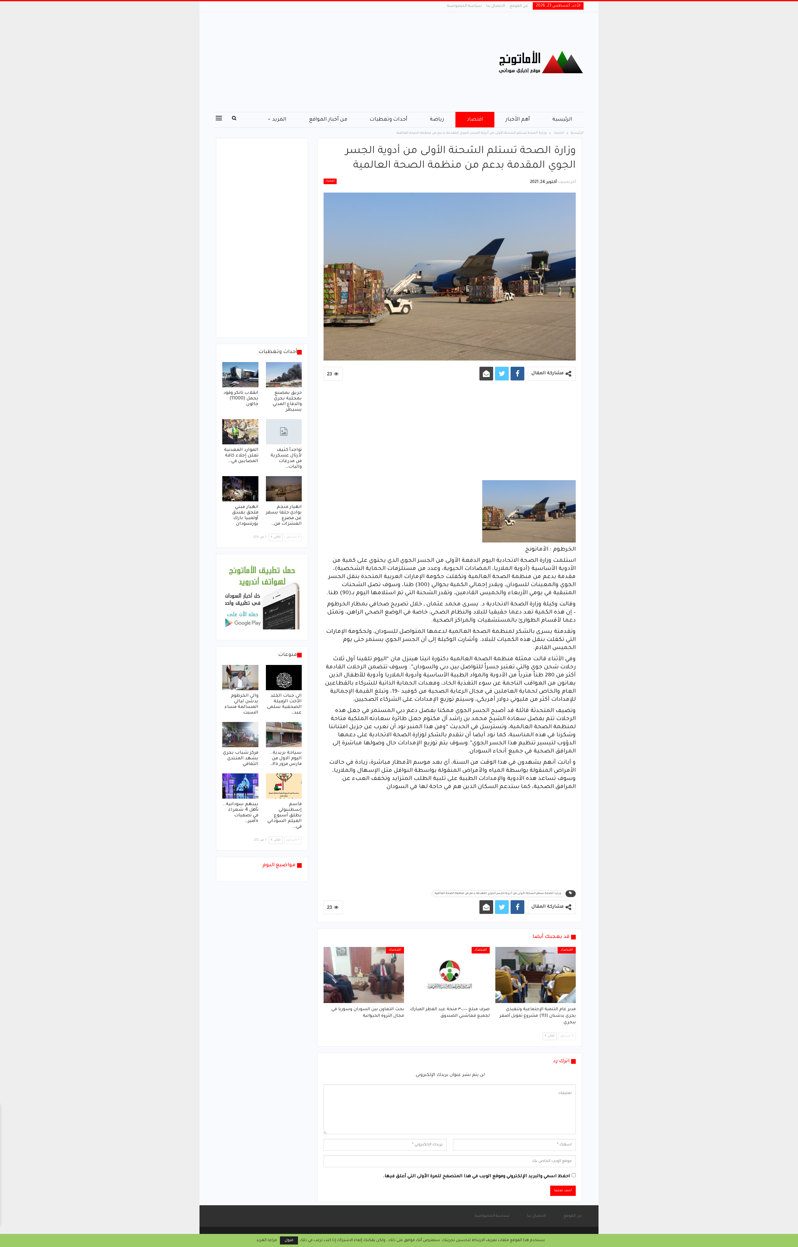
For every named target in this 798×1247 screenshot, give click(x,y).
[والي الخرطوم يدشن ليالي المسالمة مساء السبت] (240, 677)
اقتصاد (475, 119)
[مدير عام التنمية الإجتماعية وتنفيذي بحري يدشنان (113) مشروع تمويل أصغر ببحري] (535, 975)
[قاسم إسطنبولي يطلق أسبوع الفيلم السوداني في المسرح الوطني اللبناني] (284, 786)
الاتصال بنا (495, 6)
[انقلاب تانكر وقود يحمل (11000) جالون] (240, 374)
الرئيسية (562, 119)
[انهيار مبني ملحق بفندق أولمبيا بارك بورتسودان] (240, 488)
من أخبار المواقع (328, 119)
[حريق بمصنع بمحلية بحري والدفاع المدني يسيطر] (284, 374)
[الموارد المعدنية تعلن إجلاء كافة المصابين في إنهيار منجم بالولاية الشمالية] (240, 431)
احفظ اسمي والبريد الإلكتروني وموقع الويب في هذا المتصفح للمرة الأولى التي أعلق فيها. (476, 1176)
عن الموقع (519, 6)
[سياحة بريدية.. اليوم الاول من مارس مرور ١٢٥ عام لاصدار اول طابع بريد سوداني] (284, 734)
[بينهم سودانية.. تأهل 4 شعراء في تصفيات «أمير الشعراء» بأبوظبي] (240, 786)
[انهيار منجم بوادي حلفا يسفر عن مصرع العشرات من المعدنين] (284, 488)
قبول (289, 1240)
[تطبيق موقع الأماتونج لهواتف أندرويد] (262, 597)
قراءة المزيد (266, 1240)
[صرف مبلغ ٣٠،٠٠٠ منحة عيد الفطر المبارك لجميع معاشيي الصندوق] (450, 975)
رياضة (437, 119)
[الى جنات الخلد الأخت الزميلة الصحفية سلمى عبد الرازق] (284, 677)
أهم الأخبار (518, 119)
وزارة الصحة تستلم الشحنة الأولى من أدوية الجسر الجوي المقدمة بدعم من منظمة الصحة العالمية (498, 893)
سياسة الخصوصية (464, 6)
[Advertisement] (336, 62)
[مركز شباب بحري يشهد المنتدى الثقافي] (240, 734)
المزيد (279, 119)
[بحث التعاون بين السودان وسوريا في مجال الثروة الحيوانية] (364, 975)
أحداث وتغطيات (388, 119)
